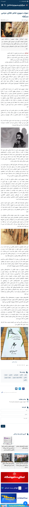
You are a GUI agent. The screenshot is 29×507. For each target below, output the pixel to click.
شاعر (26, 375)
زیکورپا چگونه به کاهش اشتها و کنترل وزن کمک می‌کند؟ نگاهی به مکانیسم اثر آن (8, 448)
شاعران (10, 375)
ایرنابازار (26, 53)
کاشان (21, 375)
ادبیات (6, 375)
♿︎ (25, 503)
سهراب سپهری (8, 377)
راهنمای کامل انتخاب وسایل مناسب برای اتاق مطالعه (8, 464)
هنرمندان (16, 375)
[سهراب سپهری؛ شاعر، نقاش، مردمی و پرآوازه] (14, 29)
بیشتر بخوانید (22, 399)
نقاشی (25, 377)
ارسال (3, 426)
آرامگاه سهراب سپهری (17, 377)
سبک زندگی (14, 362)
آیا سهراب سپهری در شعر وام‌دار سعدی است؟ (18, 402)
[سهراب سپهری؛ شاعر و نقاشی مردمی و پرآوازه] (14, 138)
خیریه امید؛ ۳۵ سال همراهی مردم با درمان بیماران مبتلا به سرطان (22, 465)
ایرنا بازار (16, 5)
